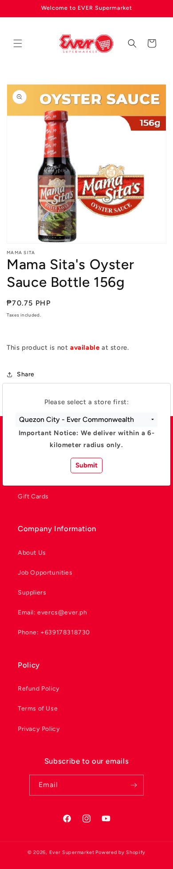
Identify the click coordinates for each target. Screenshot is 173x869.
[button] (86, 420)
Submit (86, 465)
